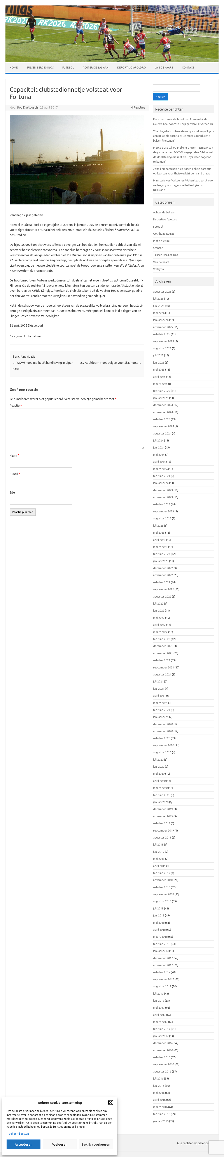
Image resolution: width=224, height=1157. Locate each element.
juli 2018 (158, 908)
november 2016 (163, 1050)
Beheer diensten (19, 1133)
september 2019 (163, 830)
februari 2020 (161, 795)
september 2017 (163, 979)
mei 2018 (158, 922)
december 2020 (163, 724)
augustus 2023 (162, 518)
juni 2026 (158, 305)
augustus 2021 (162, 674)
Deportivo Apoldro (131, 67)
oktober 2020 (161, 738)
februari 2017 (161, 1028)
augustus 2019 (162, 837)
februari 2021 (161, 709)
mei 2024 (158, 454)
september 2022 (163, 589)
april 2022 (159, 624)
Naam (14, 455)
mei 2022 (158, 617)
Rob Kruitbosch (27, 107)
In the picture (32, 336)
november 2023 (163, 497)
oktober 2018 (161, 887)
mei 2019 (158, 858)
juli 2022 (158, 603)
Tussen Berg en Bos (40, 67)
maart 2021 (160, 702)
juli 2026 (158, 298)
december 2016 (163, 1042)
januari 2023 (160, 561)
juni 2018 (158, 915)
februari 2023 (161, 553)
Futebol (68, 67)
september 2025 (163, 341)
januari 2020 (160, 802)
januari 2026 (160, 319)
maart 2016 (160, 1106)
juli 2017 (158, 993)
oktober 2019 (161, 823)
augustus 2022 (162, 596)
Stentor (158, 247)
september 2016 (163, 1064)
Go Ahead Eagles (163, 233)
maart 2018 (160, 936)
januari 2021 (160, 716)
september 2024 (163, 426)
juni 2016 (158, 1085)
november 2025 (163, 327)
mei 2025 (158, 369)
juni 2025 (158, 362)
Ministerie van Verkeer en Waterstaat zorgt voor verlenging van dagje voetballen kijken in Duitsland (183, 185)
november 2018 (163, 879)
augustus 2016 (162, 1071)
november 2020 (163, 731)
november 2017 (163, 965)
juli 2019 (158, 844)
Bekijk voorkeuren (96, 1144)
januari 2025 (160, 397)
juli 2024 (158, 440)
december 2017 (163, 958)
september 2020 (163, 745)
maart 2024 (160, 468)
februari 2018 (161, 943)
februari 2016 (161, 1113)
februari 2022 (161, 638)
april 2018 (159, 929)
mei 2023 (158, 532)
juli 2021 (158, 681)
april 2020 (159, 780)
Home (14, 67)
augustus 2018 (162, 901)
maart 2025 (160, 383)
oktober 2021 (161, 660)
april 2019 (159, 865)
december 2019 (163, 809)
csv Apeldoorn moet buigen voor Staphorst (111, 362)
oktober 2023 (161, 504)
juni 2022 (158, 610)
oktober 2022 (161, 582)
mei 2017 (158, 1007)
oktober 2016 (161, 1057)
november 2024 (163, 412)
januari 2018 (160, 950)
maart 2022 (160, 631)
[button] (110, 1102)
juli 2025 (158, 355)
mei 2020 (158, 773)
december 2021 (163, 645)
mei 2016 (158, 1092)
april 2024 (159, 461)
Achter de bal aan (95, 67)
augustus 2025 (162, 348)
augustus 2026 (162, 291)
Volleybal (158, 269)
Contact (188, 67)
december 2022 (163, 568)
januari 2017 (160, 1035)
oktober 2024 (161, 419)
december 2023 (163, 490)
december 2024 (163, 404)
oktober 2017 (161, 972)
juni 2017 (158, 1000)
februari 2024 (161, 475)
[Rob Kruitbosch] (112, 61)
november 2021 (163, 653)
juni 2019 (158, 851)
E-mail (15, 474)
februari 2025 (161, 390)
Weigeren (59, 1144)
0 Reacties (138, 107)
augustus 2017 (162, 986)
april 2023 (159, 539)
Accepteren (23, 1144)
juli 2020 (158, 759)
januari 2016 (160, 1121)
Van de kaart (164, 67)
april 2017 (159, 1014)
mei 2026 (158, 312)
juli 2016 (158, 1078)
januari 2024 (160, 482)
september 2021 (163, 667)
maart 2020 (160, 787)
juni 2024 (158, 447)
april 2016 (159, 1099)
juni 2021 (158, 688)
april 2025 (159, 376)
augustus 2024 (162, 433)
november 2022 (163, 575)
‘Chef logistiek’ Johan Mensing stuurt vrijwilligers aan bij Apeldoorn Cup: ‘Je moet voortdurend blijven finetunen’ (183, 136)
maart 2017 (160, 1021)
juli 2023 (158, 525)
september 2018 (163, 894)
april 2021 (159, 695)
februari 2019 (161, 872)
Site (12, 492)
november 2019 (163, 816)
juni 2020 (158, 766)
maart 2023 (160, 546)
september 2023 (163, 511)
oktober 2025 (161, 334)
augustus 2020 (162, 752)
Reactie (16, 405)
